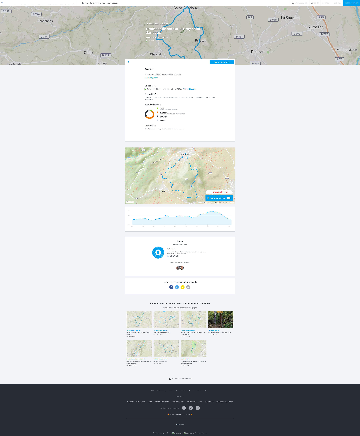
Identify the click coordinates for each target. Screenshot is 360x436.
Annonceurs (209, 401)
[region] (180, 175)
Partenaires (140, 401)
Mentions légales (178, 401)
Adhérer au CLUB (351, 3)
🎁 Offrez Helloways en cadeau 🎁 (180, 414)
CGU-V (150, 401)
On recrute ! (191, 401)
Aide (200, 401)
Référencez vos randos (224, 401)
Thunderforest (212, 203)
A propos (130, 401)
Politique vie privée (162, 401)
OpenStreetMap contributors (227, 203)
